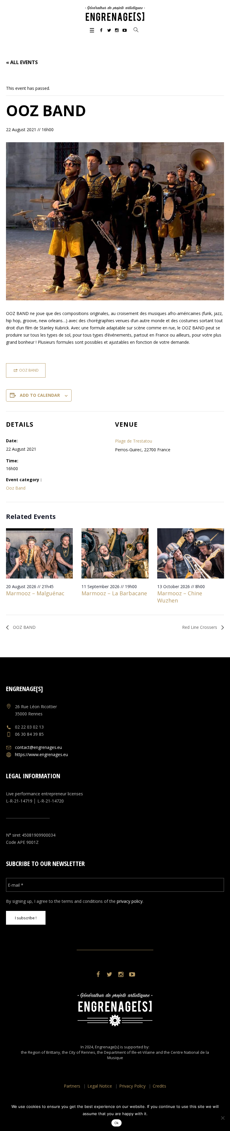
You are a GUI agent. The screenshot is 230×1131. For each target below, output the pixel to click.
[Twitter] (109, 30)
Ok (116, 1123)
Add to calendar (40, 395)
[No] (223, 1118)
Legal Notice (99, 1086)
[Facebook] (101, 30)
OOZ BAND (24, 627)
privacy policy (130, 901)
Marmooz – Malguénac (35, 593)
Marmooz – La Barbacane (114, 593)
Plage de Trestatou (133, 441)
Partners (72, 1086)
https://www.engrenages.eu (41, 754)
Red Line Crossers (200, 627)
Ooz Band (15, 488)
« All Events (22, 62)
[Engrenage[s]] (115, 13)
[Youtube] (125, 30)
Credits (159, 1086)
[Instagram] (117, 30)
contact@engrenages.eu (38, 747)
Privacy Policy (132, 1086)
